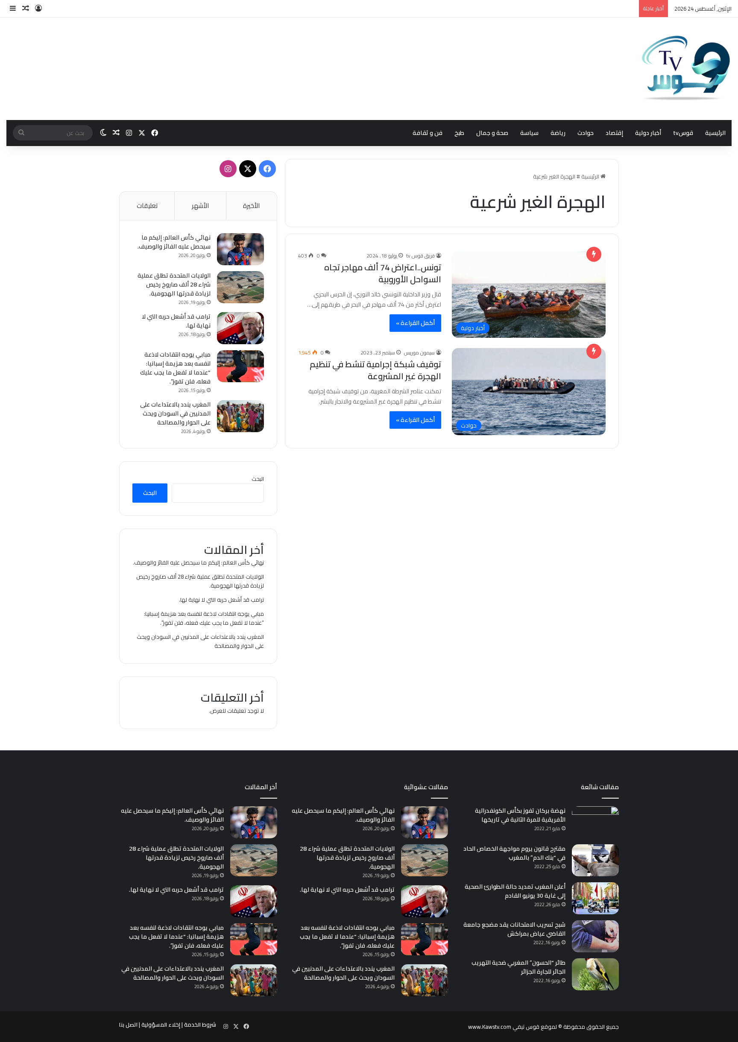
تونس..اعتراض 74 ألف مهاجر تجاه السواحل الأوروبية (382, 273)
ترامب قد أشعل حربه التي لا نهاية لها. (176, 321)
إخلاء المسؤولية (160, 1024)
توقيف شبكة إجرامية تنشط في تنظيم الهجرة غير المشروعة (375, 370)
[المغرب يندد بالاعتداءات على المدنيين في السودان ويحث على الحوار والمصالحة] (240, 416)
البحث (258, 479)
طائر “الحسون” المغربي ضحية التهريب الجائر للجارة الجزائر (518, 967)
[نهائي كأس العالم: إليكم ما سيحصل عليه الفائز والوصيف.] (240, 249)
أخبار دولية (648, 132)
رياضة (558, 132)
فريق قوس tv (420, 255)
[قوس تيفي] (686, 69)
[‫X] (247, 168)
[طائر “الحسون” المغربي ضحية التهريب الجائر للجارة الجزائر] (595, 974)
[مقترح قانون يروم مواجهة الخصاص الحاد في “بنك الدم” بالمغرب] (595, 860)
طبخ (459, 132)
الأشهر (200, 205)
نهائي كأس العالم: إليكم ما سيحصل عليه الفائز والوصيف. (174, 242)
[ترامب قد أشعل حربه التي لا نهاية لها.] (240, 328)
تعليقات (147, 205)
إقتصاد (614, 132)
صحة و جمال (492, 132)
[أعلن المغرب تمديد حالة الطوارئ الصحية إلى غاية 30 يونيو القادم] (595, 898)
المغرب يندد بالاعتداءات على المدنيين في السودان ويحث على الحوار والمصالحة (175, 413)
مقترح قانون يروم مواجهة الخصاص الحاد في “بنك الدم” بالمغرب (514, 853)
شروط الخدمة (200, 1024)
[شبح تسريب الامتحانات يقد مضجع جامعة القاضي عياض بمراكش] (595, 936)
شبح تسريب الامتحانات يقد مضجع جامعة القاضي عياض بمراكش (514, 929)
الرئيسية (715, 132)
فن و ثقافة (427, 132)
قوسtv (683, 132)
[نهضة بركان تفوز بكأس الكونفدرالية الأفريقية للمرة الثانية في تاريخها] (595, 822)
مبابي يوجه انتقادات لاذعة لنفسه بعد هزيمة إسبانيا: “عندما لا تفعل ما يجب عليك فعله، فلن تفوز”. (175, 368)
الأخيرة (251, 205)
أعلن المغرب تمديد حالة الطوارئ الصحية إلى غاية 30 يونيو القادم (515, 891)
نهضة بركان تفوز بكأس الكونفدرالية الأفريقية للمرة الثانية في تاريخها (520, 815)
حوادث (585, 132)
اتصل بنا (128, 1024)
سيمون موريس (419, 352)
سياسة (529, 132)
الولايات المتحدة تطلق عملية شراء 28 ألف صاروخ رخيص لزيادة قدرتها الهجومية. (174, 284)
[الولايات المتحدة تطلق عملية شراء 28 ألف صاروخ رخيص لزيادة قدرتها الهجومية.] (240, 287)
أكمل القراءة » (415, 322)
